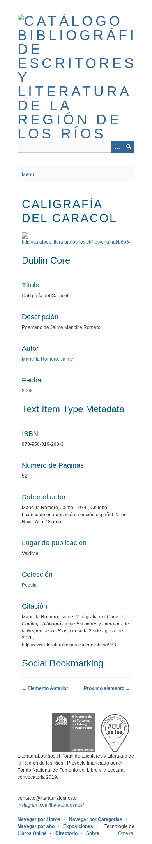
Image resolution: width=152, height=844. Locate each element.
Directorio (66, 833)
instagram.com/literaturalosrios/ (51, 805)
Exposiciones (78, 826)
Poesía (29, 585)
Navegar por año (36, 826)
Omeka (125, 833)
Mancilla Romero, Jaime (47, 359)
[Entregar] (128, 147)
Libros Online (32, 833)
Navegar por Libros (39, 819)
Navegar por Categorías (95, 819)
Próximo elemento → (107, 688)
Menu (28, 174)
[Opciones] (117, 147)
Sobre (92, 833)
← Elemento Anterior (45, 688)
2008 (27, 390)
